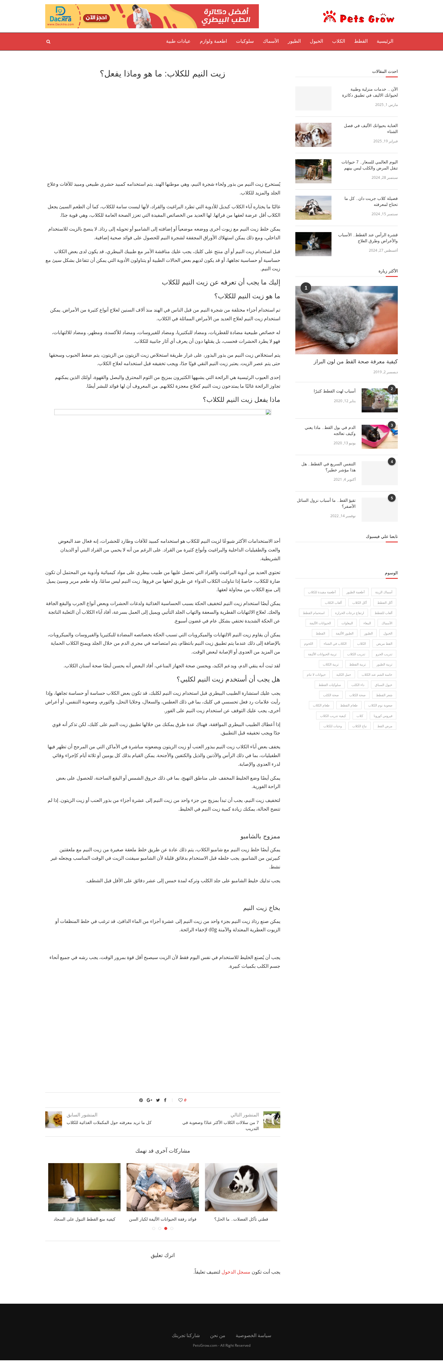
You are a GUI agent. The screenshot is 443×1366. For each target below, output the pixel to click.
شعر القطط (384, 695)
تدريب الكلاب (356, 654)
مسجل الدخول (236, 1271)
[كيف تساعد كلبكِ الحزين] (69, 1187)
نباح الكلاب (359, 726)
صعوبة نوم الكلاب (380, 705)
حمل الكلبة (343, 674)
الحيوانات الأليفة (320, 623)
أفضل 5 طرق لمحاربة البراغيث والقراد (225, 1219)
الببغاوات (347, 623)
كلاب (360, 715)
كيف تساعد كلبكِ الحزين (69, 1219)
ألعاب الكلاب (333, 602)
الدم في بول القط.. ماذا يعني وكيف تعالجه (330, 430)
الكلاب (338, 41)
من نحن (217, 1335)
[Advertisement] (162, 128)
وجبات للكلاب (332, 726)
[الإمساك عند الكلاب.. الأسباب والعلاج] (147, 1187)
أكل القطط (384, 602)
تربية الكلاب (331, 664)
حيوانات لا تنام (316, 674)
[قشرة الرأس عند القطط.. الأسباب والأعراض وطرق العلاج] (313, 244)
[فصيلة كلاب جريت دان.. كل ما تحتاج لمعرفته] (313, 208)
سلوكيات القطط (330, 684)
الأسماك (271, 41)
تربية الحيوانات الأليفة (322, 654)
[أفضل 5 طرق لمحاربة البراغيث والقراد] (226, 1187)
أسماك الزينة (383, 592)
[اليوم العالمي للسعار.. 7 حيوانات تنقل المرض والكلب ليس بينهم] (313, 171)
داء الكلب (357, 684)
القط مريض (384, 643)
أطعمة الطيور (355, 592)
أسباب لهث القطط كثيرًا (335, 391)
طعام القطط (349, 705)
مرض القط (384, 726)
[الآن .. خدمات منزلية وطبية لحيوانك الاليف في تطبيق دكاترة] (313, 98)
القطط (361, 41)
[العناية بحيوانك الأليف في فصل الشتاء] (313, 135)
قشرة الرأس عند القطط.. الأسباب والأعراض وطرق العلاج (368, 237)
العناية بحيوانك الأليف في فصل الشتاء (371, 128)
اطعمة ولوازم (213, 41)
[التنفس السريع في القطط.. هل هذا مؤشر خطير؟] (380, 473)
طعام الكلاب (321, 705)
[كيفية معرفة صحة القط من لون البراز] (346, 320)
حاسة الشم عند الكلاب (377, 674)
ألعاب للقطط (383, 612)
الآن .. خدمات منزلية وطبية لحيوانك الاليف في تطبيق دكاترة (370, 92)
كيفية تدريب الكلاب (333, 715)
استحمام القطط (314, 612)
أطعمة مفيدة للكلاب (322, 592)
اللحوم (308, 643)
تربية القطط (357, 664)
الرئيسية (385, 41)
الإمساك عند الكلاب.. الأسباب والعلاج (147, 1219)
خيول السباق (383, 684)
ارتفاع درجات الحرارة (349, 612)
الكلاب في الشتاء (335, 643)
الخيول (316, 41)
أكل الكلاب (359, 602)
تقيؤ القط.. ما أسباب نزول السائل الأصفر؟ (326, 503)
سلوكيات (245, 41)
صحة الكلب (331, 695)
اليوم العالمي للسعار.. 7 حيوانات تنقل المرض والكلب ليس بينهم (369, 165)
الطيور (294, 41)
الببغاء (367, 623)
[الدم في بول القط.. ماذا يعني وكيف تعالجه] (380, 437)
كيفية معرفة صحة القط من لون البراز (356, 362)
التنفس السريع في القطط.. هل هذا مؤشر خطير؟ (328, 466)
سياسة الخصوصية (253, 1335)
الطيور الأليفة (344, 633)
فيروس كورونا (383, 715)
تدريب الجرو (384, 654)
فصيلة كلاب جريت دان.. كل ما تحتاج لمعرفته (371, 201)
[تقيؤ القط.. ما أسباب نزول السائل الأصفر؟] (380, 510)
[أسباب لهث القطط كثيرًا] (380, 400)
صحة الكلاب (357, 695)
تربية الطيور (384, 664)
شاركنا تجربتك (186, 1335)
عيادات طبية (178, 41)
